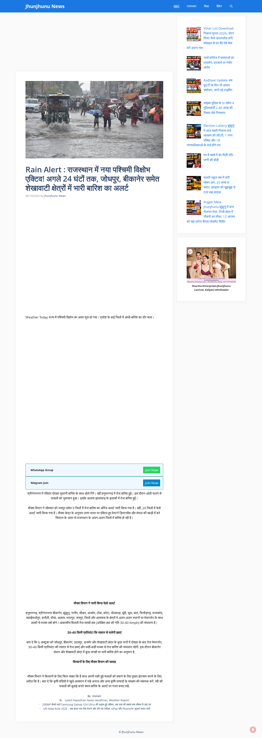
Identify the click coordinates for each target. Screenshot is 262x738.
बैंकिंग (219, 6)
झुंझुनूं (176, 6)
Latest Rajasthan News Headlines (86, 700)
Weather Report (119, 700)
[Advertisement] (94, 43)
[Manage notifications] (253, 730)
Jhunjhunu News (45, 6)
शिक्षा (206, 6)
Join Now (151, 470)
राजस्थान (191, 6)
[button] (231, 6)
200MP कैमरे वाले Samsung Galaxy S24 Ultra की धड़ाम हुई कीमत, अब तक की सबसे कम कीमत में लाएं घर (96, 704)
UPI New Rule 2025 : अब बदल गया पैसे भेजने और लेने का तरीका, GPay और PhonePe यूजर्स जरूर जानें (96, 708)
